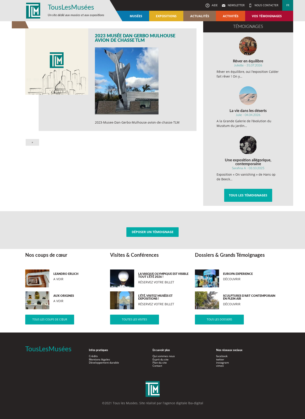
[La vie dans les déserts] (248, 95)
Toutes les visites (134, 319)
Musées (136, 16)
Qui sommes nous (163, 356)
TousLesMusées (71, 7)
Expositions (166, 16)
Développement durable (104, 362)
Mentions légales (99, 359)
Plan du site (159, 362)
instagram (222, 362)
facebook (222, 356)
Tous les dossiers (219, 319)
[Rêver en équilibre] (248, 46)
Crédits (93, 356)
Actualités (199, 16)
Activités (230, 16)
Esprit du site (160, 359)
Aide (214, 5)
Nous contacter (266, 5)
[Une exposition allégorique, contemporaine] (248, 145)
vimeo (220, 366)
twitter (220, 359)
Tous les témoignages (248, 195)
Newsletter (235, 5)
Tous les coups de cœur (49, 319)
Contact (157, 366)
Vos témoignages (267, 16)
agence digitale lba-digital (183, 403)
